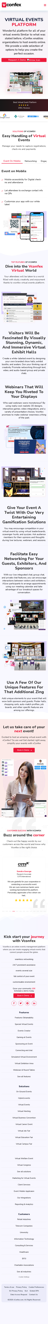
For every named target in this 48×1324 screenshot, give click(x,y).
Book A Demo (23, 750)
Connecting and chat (24, 1050)
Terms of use (9, 1287)
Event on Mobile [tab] (12, 160)
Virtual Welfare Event (24, 1158)
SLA (26, 1291)
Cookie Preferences (36, 1287)
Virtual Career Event (24, 1124)
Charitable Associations (24, 1265)
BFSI (24, 1258)
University (24, 1232)
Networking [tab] (31, 161)
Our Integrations (24, 1198)
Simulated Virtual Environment (24, 1057)
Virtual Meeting (24, 1111)
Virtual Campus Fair (24, 1144)
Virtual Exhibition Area (24, 1063)
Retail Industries (24, 1219)
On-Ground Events (24, 1091)
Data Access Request (18, 1295)
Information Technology (24, 1239)
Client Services (24, 1184)
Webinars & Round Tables (24, 1070)
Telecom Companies (24, 1226)
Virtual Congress (24, 1165)
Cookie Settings (24, 1277)
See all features (24, 1076)
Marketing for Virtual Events (24, 1178)
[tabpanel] (24, 882)
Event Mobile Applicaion (24, 1191)
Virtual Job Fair (24, 1131)
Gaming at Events (24, 1037)
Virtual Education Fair (24, 1137)
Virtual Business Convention (24, 1118)
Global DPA (34, 1291)
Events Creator (24, 1031)
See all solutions (24, 1171)
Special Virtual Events (24, 1024)
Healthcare (24, 1252)
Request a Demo (17, 59)
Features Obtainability (24, 1017)
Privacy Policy (21, 1287)
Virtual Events (24, 1104)
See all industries (24, 1271)
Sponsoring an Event (24, 1044)
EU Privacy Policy (16, 1291)
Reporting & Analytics (24, 1204)
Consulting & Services (24, 1245)
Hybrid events (24, 1098)
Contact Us (33, 1295)
